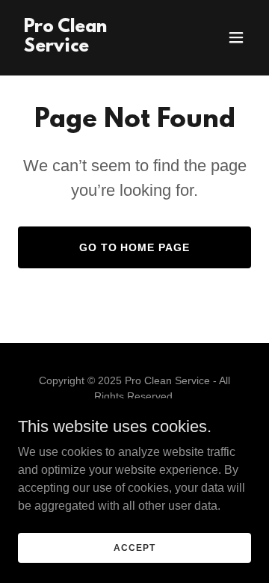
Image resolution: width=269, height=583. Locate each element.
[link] (99, 47)
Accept (134, 547)
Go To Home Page (135, 247)
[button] (236, 37)
